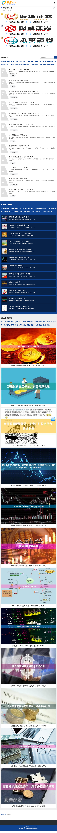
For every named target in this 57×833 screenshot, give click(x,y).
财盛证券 (13, 75)
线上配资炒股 (14, 119)
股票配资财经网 (31, 828)
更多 (54, 8)
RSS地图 (31, 827)
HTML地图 (35, 827)
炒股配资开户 (14, 97)
